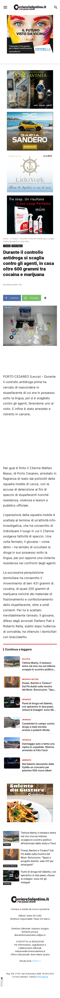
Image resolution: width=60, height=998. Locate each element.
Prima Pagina (17, 246)
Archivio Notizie (10, 866)
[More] (45, 298)
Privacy (1, 982)
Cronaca (14, 238)
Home (5, 238)
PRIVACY (36, 960)
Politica (7, 844)
